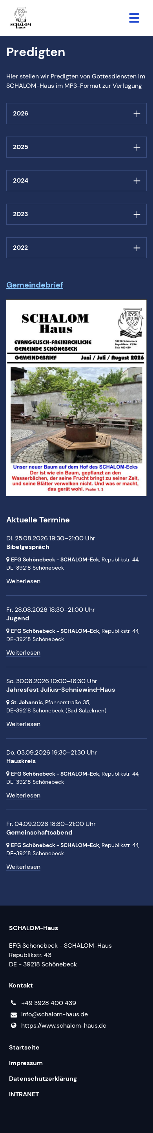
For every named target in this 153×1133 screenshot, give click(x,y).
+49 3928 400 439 (48, 1003)
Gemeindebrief (34, 285)
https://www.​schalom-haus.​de (63, 1025)
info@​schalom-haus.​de (54, 1014)
